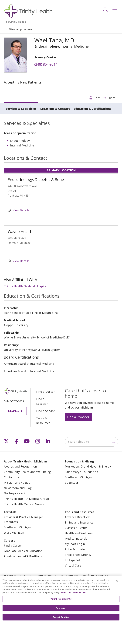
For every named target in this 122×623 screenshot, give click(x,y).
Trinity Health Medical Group (24, 504)
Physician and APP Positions (23, 556)
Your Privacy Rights (61, 598)
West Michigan (14, 532)
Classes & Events (76, 528)
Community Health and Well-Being (27, 472)
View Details (20, 210)
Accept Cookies (61, 617)
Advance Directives (78, 517)
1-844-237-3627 (14, 401)
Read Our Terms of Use (73, 592)
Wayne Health (20, 231)
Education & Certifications (92, 109)
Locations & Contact (55, 109)
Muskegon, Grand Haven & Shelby (88, 466)
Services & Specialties (21, 109)
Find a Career (13, 545)
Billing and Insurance (79, 522)
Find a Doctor (45, 392)
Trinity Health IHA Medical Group (26, 499)
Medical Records (76, 538)
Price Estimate (75, 549)
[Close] (116, 580)
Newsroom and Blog (18, 488)
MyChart (15, 411)
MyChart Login (75, 544)
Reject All (61, 608)
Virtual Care (73, 565)
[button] (115, 8)
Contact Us (11, 477)
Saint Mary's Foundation (81, 472)
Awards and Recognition (20, 466)
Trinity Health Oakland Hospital (25, 286)
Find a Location (42, 401)
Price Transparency (78, 555)
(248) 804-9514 (45, 64)
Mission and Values (17, 482)
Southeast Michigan (78, 477)
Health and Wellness (79, 533)
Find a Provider (78, 417)
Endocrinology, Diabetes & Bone (36, 179)
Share (111, 98)
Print (97, 98)
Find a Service (45, 411)
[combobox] (91, 441)
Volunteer (71, 482)
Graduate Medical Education (23, 551)
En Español (72, 560)
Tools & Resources (43, 420)
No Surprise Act (14, 493)
